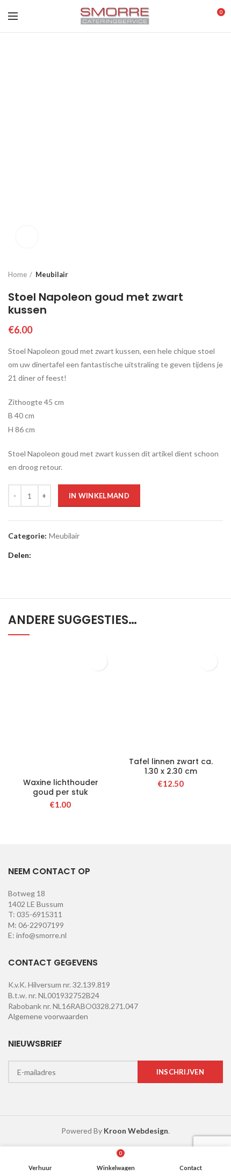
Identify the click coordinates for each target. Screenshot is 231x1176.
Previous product (196, 274)
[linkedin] (96, 556)
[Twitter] (55, 556)
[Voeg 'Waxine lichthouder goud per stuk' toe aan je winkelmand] (98, 661)
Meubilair (51, 274)
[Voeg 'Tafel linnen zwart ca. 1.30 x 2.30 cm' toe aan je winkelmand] (208, 661)
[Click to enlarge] (27, 237)
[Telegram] (122, 556)
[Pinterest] (82, 556)
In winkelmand (99, 495)
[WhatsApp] (109, 556)
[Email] (69, 556)
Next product (217, 274)
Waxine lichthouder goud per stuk (60, 787)
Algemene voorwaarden (48, 1016)
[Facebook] (42, 556)
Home (17, 274)
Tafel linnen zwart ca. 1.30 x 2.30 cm (171, 766)
